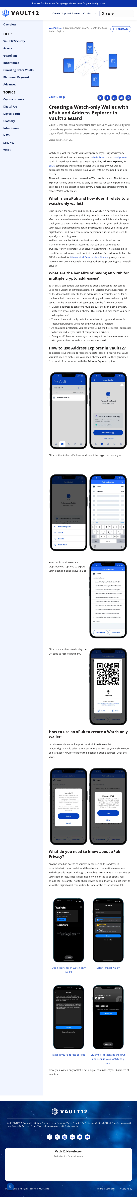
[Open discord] (80, 1137)
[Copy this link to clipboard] (128, 98)
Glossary (123, 29)
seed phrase (120, 157)
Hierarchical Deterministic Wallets (89, 257)
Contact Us (90, 13)
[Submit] (103, 13)
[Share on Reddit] (121, 98)
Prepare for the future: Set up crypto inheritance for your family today (68, 3)
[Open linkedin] (72, 1137)
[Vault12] (21, 13)
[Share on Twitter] (100, 98)
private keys (97, 157)
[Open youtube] (87, 1137)
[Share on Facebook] (107, 98)
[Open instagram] (65, 1137)
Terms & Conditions (106, 1188)
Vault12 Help (55, 27)
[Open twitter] (57, 1137)
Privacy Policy (125, 1188)
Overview (9, 24)
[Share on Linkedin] (114, 98)
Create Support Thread (66, 13)
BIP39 (52, 165)
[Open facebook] (50, 1137)
